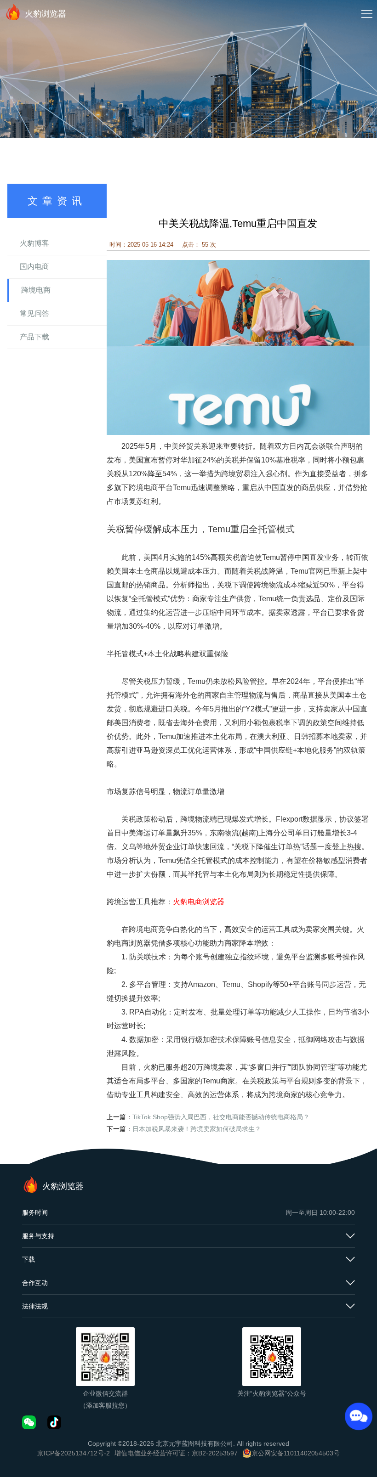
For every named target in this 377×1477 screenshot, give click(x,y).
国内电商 (34, 267)
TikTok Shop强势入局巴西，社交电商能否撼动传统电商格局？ (220, 1117)
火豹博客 (34, 243)
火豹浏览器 (45, 13)
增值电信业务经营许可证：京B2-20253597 (176, 1453)
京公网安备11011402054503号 (295, 1453)
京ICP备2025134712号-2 (73, 1453)
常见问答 (34, 313)
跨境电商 (36, 290)
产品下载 (34, 337)
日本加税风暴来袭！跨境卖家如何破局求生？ (196, 1129)
